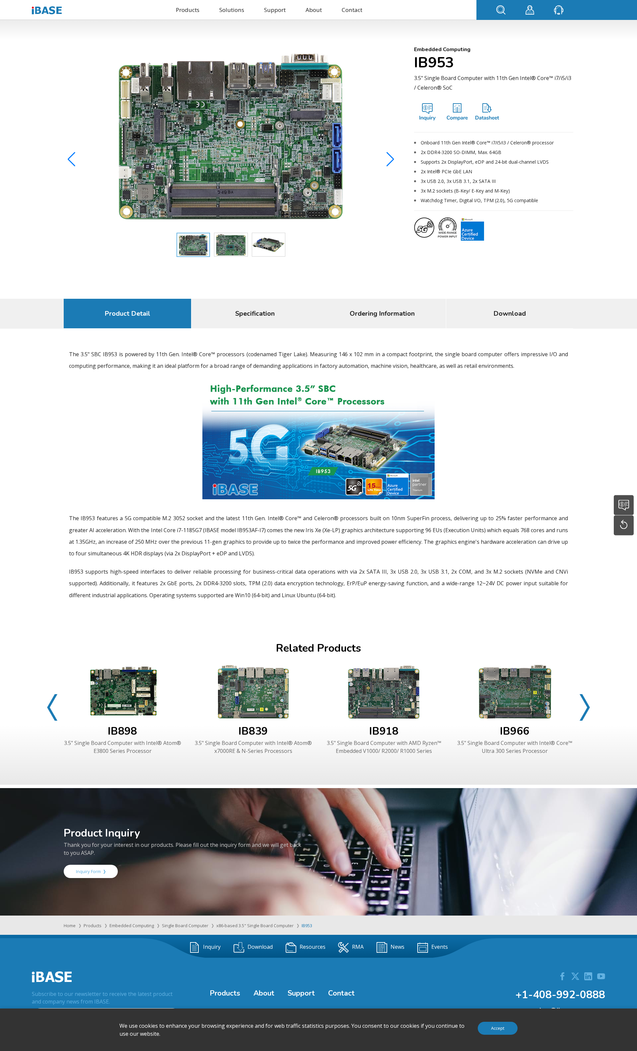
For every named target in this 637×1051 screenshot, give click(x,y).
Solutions (231, 10)
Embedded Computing (131, 926)
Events (439, 946)
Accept (497, 1028)
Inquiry (212, 946)
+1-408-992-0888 (560, 995)
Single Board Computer (185, 926)
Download (509, 313)
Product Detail (127, 313)
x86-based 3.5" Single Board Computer (255, 926)
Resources (312, 946)
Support (275, 10)
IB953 (307, 926)
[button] (390, 159)
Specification (255, 313)
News (397, 946)
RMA (358, 946)
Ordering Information (382, 313)
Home (70, 926)
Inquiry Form (88, 871)
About (314, 10)
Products (187, 10)
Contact (352, 10)
